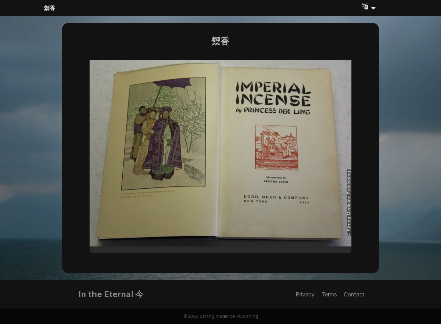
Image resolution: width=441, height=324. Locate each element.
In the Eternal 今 (111, 294)
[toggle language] (368, 7)
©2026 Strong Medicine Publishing (220, 316)
